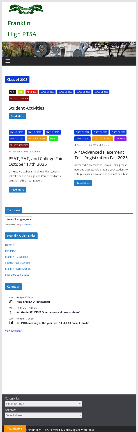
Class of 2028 (65, 92)
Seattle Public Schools (18, 262)
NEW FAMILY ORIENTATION (33, 301)
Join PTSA (10, 250)
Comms (36, 151)
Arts (12, 92)
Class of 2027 (47, 92)
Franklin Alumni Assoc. (18, 268)
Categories (12, 398)
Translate (27, 225)
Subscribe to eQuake (17, 274)
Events (53, 138)
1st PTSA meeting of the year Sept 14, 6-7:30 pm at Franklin (53, 323)
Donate (9, 245)
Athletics (31, 92)
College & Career (36, 138)
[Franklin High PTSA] (69, 44)
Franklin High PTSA (37, 429)
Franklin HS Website (16, 256)
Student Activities (19, 98)
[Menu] (7, 61)
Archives (10, 410)
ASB (20, 92)
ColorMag (69, 429)
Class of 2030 (101, 92)
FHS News (120, 138)
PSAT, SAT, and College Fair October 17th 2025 (36, 161)
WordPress (87, 429)
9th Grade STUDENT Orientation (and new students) (48, 312)
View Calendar (13, 330)
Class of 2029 (83, 92)
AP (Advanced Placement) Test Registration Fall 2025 (101, 155)
